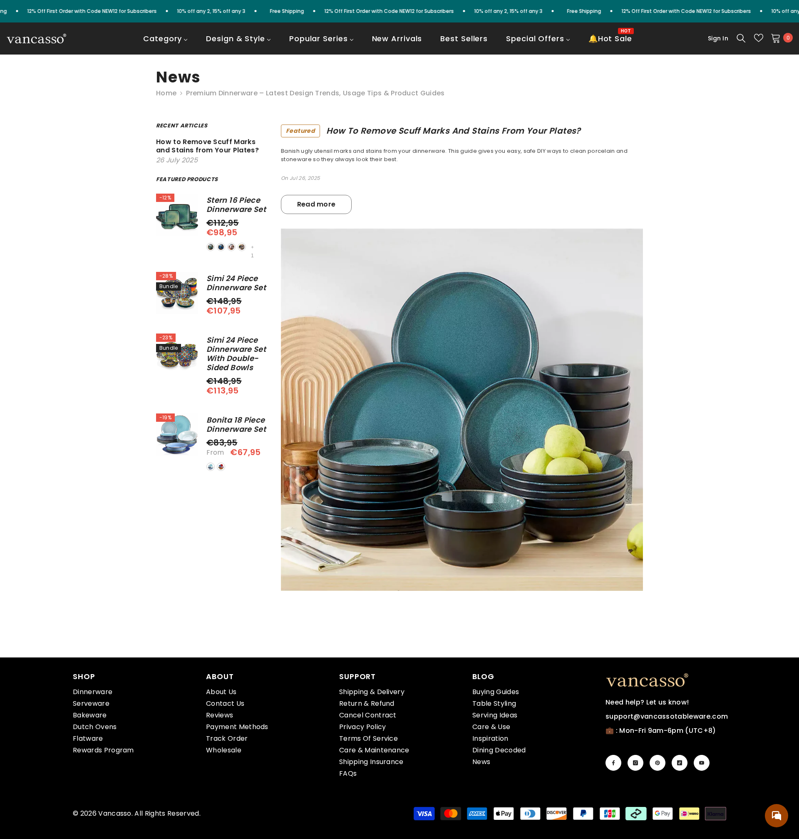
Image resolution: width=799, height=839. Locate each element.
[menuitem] (165, 44)
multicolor (221, 467)
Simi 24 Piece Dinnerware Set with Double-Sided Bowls (236, 354)
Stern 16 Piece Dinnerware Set (236, 205)
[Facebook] (613, 763)
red (231, 247)
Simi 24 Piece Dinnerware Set (236, 283)
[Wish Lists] (758, 37)
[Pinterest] (657, 763)
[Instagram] (635, 763)
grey (242, 247)
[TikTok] (679, 763)
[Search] (741, 38)
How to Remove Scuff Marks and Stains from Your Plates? (433, 131)
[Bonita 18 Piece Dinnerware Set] (177, 434)
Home (166, 93)
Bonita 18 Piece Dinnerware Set (236, 425)
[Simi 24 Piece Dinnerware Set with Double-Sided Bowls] (177, 355)
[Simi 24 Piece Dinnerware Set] (177, 293)
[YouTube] (702, 763)
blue (221, 247)
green (210, 247)
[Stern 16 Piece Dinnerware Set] (177, 215)
